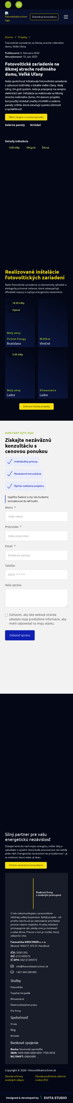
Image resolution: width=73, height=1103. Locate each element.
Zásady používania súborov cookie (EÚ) (50, 1078)
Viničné (45, 343)
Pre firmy (16, 1010)
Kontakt (15, 1035)
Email (9, 546)
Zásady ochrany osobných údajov (14, 1078)
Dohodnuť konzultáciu (44, 17)
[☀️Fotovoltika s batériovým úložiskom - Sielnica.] (18, 742)
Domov (9, 37)
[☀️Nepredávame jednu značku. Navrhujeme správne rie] (54, 711)
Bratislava (14, 343)
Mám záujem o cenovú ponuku (26, 117)
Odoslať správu (20, 635)
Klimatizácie (17, 999)
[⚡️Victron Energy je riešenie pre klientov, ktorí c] (54, 803)
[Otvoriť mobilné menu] (66, 17)
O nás (14, 1024)
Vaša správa (13, 585)
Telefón (10, 565)
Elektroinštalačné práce (24, 1005)
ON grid (31, 147)
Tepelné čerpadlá (20, 993)
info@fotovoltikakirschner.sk (32, 966)
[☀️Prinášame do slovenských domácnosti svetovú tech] (54, 772)
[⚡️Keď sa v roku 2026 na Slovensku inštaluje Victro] (18, 711)
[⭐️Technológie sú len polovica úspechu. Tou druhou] (18, 772)
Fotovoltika (17, 987)
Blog (13, 1030)
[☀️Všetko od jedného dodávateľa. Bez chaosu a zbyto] (54, 742)
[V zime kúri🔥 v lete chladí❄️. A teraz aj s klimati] (18, 803)
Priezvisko (11, 526)
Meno (9, 507)
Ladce (11, 395)
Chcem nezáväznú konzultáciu (26, 865)
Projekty (22, 37)
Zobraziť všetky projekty (36, 406)
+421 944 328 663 (26, 972)
